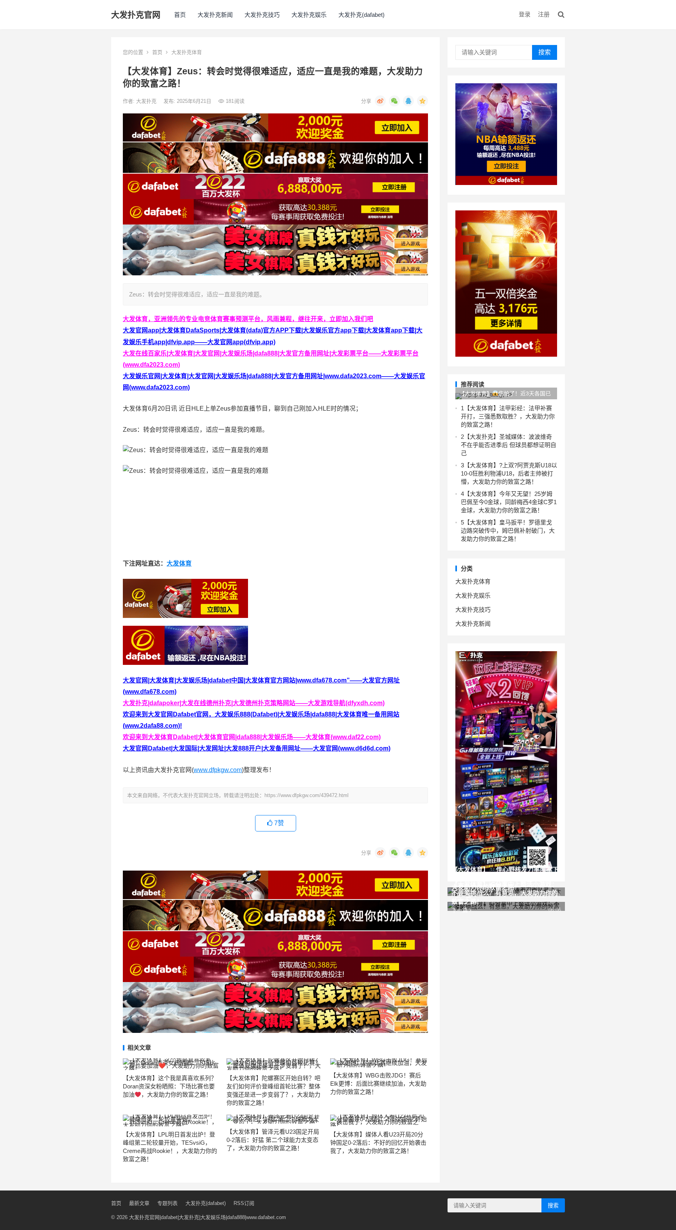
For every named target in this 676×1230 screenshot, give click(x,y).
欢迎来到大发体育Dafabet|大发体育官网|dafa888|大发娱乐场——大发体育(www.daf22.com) (252, 737)
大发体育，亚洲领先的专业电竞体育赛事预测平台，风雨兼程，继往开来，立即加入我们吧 (248, 319)
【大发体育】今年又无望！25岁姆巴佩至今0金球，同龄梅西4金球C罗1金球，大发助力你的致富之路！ (509, 502)
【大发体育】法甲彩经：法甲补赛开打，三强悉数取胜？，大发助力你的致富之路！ (508, 416)
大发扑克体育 (186, 52)
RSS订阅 (244, 1203)
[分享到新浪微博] (380, 100)
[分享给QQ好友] (408, 100)
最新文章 (139, 1203)
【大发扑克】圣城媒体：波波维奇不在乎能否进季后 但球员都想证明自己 (508, 444)
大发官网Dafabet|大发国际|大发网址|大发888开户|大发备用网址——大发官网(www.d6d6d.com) (256, 748)
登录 (524, 14)
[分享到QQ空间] (422, 100)
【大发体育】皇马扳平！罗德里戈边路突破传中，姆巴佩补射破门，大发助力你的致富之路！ (508, 530)
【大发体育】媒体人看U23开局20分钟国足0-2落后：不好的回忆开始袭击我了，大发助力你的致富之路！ (378, 1142)
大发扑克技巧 (262, 14)
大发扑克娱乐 (309, 14)
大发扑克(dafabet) (361, 14)
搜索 (544, 52)
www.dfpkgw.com (218, 770)
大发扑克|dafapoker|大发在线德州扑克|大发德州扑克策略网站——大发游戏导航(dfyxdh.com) (254, 703)
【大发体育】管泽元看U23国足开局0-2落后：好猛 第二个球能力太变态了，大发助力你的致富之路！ (273, 1139)
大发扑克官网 (135, 14)
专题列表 (167, 1203)
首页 (180, 14)
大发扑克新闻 (215, 14)
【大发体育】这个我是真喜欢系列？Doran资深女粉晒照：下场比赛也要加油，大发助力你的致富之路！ (170, 1086)
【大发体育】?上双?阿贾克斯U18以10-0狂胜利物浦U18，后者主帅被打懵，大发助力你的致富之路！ (509, 473)
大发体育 (179, 563)
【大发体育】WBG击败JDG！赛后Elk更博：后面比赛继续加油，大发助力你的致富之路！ (378, 1083)
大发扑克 (147, 101)
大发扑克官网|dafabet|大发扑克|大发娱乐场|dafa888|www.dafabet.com (207, 1217)
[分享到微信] (394, 100)
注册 (544, 14)
